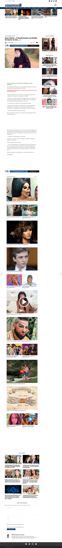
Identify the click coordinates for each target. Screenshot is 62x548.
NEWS (17, 463)
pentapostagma (10, 154)
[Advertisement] (31, 27)
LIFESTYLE (24, 478)
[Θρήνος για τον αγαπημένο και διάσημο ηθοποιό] (50, 12)
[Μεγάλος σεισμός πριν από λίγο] (49, 82)
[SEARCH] (56, 8)
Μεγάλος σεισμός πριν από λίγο (49, 86)
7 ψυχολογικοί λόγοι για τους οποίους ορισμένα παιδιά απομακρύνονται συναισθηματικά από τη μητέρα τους (30, 496)
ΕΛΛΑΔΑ (19, 463)
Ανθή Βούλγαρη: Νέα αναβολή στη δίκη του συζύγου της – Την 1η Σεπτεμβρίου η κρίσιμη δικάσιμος (31, 466)
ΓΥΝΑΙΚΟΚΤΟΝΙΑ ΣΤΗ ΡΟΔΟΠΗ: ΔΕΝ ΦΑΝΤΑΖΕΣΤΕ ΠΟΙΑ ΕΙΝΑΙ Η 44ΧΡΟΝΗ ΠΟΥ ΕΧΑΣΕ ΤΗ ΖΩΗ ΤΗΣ (12, 466)
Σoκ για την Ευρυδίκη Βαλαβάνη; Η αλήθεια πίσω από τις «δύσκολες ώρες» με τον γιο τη (49, 76)
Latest (55, 5)
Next (56, 14)
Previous (5, 14)
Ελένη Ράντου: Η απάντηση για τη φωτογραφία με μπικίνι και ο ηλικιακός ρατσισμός (50, 96)
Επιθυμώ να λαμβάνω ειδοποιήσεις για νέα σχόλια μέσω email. (15, 524)
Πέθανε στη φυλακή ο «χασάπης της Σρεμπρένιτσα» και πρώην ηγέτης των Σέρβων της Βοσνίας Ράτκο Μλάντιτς (11, 17)
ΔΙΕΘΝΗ (19, 478)
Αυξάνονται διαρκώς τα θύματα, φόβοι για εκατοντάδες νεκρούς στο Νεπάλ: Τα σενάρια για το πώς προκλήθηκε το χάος (37, 17)
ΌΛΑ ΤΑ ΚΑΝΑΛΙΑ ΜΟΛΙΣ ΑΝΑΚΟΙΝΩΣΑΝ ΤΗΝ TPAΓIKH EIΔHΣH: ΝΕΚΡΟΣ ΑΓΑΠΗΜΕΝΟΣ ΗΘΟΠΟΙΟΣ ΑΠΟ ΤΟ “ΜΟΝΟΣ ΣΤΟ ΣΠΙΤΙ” (23, 18)
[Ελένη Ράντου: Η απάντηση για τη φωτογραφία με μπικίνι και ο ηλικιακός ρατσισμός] (49, 91)
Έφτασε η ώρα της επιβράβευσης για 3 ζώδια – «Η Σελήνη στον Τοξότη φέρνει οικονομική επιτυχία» (49, 107)
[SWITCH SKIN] (55, 8)
